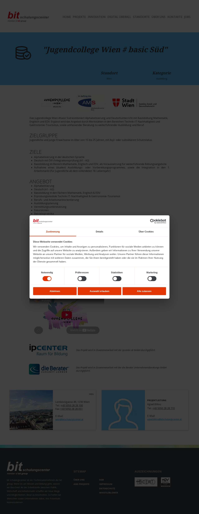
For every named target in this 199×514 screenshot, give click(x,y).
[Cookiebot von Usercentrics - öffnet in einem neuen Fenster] (152, 221)
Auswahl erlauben (99, 291)
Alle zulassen (144, 291)
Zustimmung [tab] (53, 231)
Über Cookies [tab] (146, 231)
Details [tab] (99, 231)
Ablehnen (55, 291)
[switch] (82, 278)
